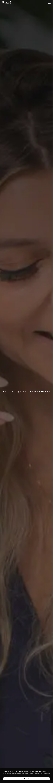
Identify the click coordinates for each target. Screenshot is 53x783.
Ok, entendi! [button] (26, 778)
